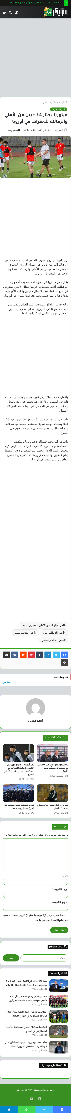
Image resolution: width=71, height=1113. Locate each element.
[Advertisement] (35, 56)
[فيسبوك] (64, 655)
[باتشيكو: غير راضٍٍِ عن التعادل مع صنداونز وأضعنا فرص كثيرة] (52, 753)
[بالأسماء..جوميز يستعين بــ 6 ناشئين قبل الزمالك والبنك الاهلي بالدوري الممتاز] (58, 1047)
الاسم (64, 876)
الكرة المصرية (48, 102)
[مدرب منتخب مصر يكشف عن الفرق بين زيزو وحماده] (18, 793)
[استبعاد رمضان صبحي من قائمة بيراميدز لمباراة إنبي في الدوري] (58, 1031)
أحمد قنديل (58, 130)
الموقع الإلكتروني (60, 902)
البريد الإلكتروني (60, 889)
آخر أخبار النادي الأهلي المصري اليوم (43, 625)
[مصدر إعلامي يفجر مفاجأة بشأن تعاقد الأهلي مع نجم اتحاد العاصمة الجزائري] (58, 1001)
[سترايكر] (55, 12)
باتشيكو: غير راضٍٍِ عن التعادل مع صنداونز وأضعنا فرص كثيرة (53, 768)
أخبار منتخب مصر (24, 632)
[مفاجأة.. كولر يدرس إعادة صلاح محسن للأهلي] (52, 793)
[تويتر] (56, 655)
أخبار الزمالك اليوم (53, 632)
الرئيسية (61, 102)
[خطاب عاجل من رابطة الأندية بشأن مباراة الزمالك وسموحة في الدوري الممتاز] (58, 1016)
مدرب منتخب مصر (53, 640)
